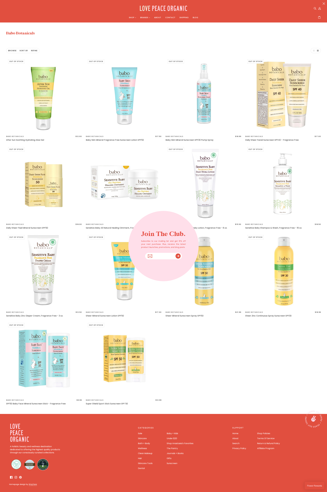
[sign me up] (178, 256)
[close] (324, 3)
